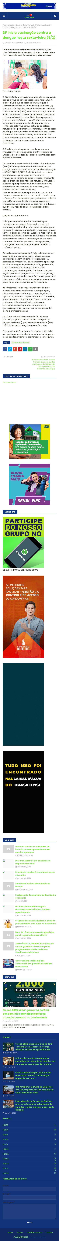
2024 (30, 1163)
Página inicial (8, 25)
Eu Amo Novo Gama (24, 25)
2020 (29, 1149)
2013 (30, 1125)
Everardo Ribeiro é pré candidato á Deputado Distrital (32, 862)
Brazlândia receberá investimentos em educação (35, 873)
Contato (49, 1232)
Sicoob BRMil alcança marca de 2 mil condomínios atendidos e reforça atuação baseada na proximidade (26, 1013)
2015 (30, 1134)
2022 (30, 1154)
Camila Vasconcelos (14, 42)
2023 (30, 1158)
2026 (30, 1173)
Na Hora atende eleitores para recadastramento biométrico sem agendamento (32, 909)
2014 (30, 1130)
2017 (30, 1144)
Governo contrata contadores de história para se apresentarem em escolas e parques (32, 849)
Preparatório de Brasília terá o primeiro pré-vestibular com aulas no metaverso (35, 922)
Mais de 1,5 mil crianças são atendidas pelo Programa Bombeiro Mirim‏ (34, 933)
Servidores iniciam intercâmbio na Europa (32, 885)
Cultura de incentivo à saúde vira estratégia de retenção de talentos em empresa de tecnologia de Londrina (35, 1061)
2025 (30, 1168)
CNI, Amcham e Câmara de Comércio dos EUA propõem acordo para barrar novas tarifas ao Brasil (34, 1089)
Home (10, 1232)
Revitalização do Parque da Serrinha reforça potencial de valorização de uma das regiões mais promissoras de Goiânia (34, 1105)
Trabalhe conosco (34, 1232)
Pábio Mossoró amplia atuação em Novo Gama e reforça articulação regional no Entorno (33, 1075)
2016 (30, 1139)
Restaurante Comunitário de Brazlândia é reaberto (35, 896)
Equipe (20, 1232)
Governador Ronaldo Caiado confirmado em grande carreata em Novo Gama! (33, 963)
